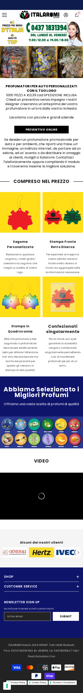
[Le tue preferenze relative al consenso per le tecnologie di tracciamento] (7, 686)
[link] (41, 33)
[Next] (78, 552)
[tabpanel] (41, 62)
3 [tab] (35, 73)
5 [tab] (44, 73)
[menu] (4, 15)
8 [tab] (56, 73)
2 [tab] (31, 73)
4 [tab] (39, 73)
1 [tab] (27, 73)
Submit (66, 616)
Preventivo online (42, 130)
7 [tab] (52, 73)
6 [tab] (48, 73)
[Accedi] (65, 15)
